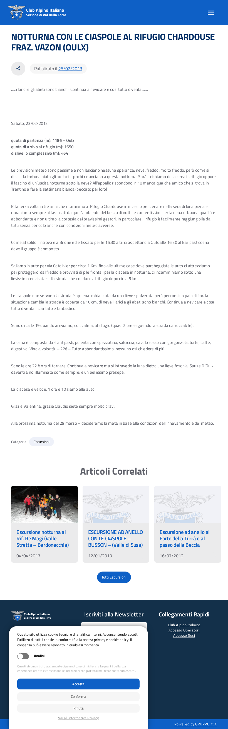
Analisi (39, 655)
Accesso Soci (184, 635)
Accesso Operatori (184, 630)
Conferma (78, 696)
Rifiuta (78, 708)
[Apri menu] (211, 12)
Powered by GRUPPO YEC (195, 724)
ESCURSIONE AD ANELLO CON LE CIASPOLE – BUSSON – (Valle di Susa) (115, 538)
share (18, 68)
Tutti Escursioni (114, 577)
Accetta (78, 684)
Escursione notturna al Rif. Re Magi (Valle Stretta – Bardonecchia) (42, 538)
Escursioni (41, 441)
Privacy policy (78, 718)
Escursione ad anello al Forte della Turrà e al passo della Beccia (185, 538)
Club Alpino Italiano (184, 625)
